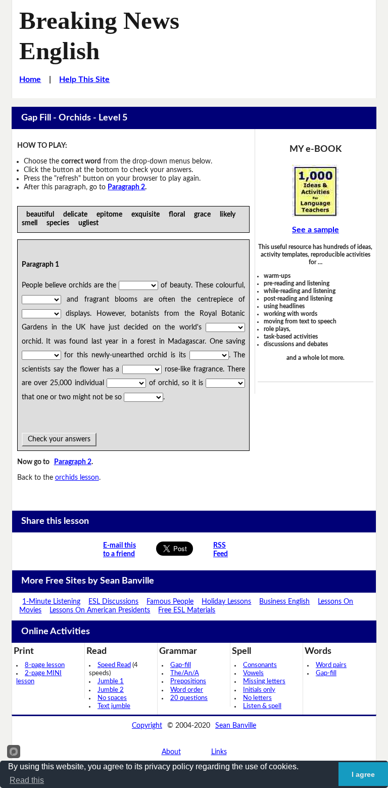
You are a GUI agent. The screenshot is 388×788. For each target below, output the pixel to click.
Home (30, 79)
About (171, 752)
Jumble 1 (111, 681)
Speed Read (114, 665)
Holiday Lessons (226, 601)
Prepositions (188, 681)
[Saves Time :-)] (315, 190)
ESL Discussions (113, 601)
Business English (284, 601)
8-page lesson (45, 665)
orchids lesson (77, 477)
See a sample (315, 230)
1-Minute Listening (51, 601)
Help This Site (84, 79)
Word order (186, 690)
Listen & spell (262, 706)
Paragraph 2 (126, 187)
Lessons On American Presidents (100, 610)
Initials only (259, 690)
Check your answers (59, 439)
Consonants (260, 665)
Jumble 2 (111, 690)
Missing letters (264, 681)
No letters (257, 698)
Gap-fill (180, 665)
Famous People (170, 601)
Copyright (147, 725)
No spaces (112, 698)
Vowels (253, 673)
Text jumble (114, 706)
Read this (27, 780)
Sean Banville (235, 725)
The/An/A (184, 673)
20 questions (189, 698)
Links (219, 752)
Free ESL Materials (186, 610)
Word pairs (331, 665)
